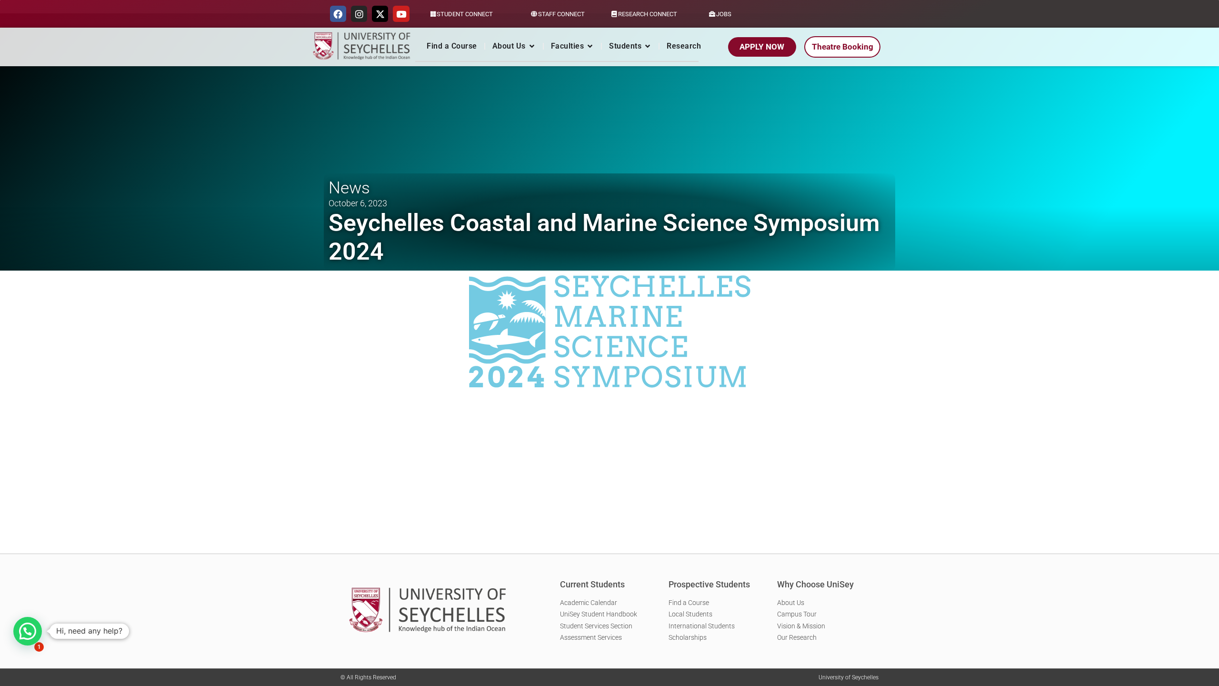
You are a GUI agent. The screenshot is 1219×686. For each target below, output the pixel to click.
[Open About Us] (532, 46)
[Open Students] (647, 46)
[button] (27, 631)
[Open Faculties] (590, 46)
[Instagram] (359, 14)
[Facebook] (338, 14)
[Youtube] (401, 14)
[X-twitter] (380, 14)
